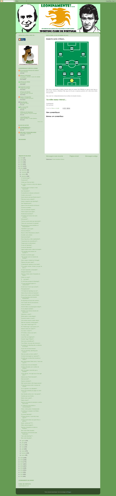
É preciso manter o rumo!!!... (28, 318)
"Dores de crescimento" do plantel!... (30, 223)
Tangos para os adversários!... (28, 243)
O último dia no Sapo (25, 88)
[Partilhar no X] (66, 108)
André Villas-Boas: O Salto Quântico (28, 118)
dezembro (24, 170)
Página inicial (74, 156)
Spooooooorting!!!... (26, 237)
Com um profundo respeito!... (28, 209)
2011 (21, 476)
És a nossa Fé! (24, 107)
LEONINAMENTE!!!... (25, 127)
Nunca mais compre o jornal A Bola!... (30, 295)
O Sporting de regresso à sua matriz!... (31, 264)
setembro (24, 176)
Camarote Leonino (25, 87)
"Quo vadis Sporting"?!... (27, 436)
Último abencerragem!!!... (27, 425)
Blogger (69, 492)
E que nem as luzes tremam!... (29, 348)
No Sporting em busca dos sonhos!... (30, 300)
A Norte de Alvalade (25, 75)
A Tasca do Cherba (25, 92)
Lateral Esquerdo (24, 117)
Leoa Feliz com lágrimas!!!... (28, 337)
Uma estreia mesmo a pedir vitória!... (30, 320)
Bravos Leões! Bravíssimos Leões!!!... (30, 232)
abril (23, 449)
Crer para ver (23, 108)
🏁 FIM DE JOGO (24, 103)
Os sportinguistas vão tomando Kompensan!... (29, 298)
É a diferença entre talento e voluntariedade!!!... (28, 406)
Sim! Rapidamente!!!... (26, 203)
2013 (21, 472)
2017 (21, 464)
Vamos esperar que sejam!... (28, 211)
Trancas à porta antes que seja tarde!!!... (31, 221)
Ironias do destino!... (26, 304)
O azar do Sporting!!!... (27, 245)
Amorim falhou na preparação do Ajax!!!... (31, 306)
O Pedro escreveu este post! (26, 98)
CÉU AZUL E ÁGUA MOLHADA (28, 132)
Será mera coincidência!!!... (28, 341)
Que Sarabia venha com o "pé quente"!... (31, 394)
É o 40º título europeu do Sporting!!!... (30, 281)
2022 (21, 166)
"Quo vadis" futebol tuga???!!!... (29, 324)
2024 (21, 162)
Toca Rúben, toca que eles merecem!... (31, 343)
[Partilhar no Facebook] (68, 108)
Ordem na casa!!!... (26, 277)
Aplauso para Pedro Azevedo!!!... (29, 377)
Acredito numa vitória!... (27, 235)
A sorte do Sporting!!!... (27, 247)
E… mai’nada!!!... (25, 279)
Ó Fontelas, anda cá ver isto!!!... (29, 332)
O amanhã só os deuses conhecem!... (30, 193)
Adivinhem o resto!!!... (26, 314)
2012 (21, 474)
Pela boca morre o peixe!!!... (28, 199)
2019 (21, 459)
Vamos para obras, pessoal (26, 93)
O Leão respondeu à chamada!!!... (29, 269)
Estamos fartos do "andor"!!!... (28, 328)
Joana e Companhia (25, 97)
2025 (21, 160)
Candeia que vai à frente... (27, 396)
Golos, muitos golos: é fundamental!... (30, 409)
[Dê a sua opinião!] (65, 108)
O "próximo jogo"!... (26, 178)
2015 (21, 468)
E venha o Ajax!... (25, 335)
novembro (24, 172)
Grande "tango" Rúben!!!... (27, 339)
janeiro (23, 455)
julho (23, 442)
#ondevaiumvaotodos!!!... (27, 213)
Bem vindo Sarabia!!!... (27, 438)
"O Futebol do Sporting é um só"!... (30, 291)
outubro (24, 174)
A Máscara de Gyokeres (26, 112)
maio (23, 446)
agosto (23, 440)
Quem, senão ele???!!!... (27, 423)
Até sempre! (23, 83)
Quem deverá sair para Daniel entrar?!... (31, 197)
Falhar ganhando (24, 71)
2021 (21, 168)
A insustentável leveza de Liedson (29, 70)
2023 (21, 164)
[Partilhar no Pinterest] (69, 108)
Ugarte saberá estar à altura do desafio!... (31, 249)
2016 (21, 466)
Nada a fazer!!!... (25, 400)
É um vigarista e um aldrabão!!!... (29, 388)
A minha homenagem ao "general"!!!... (30, 356)
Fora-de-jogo (23, 102)
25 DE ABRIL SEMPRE (25, 133)
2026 (21, 158)
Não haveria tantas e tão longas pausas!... (31, 383)
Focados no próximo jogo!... (28, 254)
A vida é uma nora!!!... (26, 195)
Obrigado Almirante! (26, 271)
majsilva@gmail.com (24, 485)
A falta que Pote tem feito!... (28, 182)
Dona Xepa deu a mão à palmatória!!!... (31, 239)
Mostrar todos (40, 121)
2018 (21, 461)
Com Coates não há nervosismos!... (30, 302)
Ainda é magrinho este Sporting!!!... (30, 201)
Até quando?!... (25, 219)
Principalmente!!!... (26, 288)
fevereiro (24, 453)
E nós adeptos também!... (27, 308)
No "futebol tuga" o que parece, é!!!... (30, 326)
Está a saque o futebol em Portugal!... (30, 260)
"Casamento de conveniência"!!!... (29, 241)
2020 (21, 457)
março (23, 451)
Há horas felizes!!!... (26, 230)
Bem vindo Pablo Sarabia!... (28, 430)
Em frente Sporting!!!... (27, 414)
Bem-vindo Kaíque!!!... (25, 128)
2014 (21, 470)
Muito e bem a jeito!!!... (27, 398)
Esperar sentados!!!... (26, 381)
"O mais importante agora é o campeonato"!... (28, 284)
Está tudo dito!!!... (25, 379)
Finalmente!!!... (25, 180)
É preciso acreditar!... (26, 207)
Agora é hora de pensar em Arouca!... (30, 205)
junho (23, 444)
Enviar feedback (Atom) (58, 159)
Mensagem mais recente (54, 156)
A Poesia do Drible (25, 82)
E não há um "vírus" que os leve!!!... (30, 286)
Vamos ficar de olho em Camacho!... (30, 293)
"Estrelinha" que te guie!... (27, 228)
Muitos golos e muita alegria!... (29, 316)
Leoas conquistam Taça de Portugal (28, 113)
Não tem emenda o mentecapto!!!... (30, 322)
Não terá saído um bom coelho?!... (30, 354)
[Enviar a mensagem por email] (63, 108)
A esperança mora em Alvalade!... (29, 364)
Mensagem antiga (91, 156)
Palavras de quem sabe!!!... (28, 262)
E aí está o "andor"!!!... (27, 330)
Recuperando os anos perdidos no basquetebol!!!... (30, 226)
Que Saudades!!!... (26, 191)
